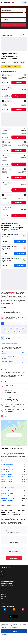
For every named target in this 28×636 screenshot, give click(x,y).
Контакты (3, 576)
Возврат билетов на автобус (7, 585)
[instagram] (23, 609)
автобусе (16, 258)
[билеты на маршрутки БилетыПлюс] (6, 567)
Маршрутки (3, 600)
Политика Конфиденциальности (10, 627)
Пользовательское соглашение (7, 581)
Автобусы (3, 598)
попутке (16, 234)
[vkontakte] (5, 609)
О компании (3, 574)
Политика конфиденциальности (7, 579)
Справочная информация (6, 583)
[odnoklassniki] (14, 609)
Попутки (2, 603)
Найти (13, 24)
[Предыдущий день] (2, 20)
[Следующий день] (25, 20)
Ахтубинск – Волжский (20, 35)
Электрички (3, 596)
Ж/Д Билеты (3, 594)
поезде (15, 246)
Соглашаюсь (14, 631)
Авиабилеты (3, 592)
